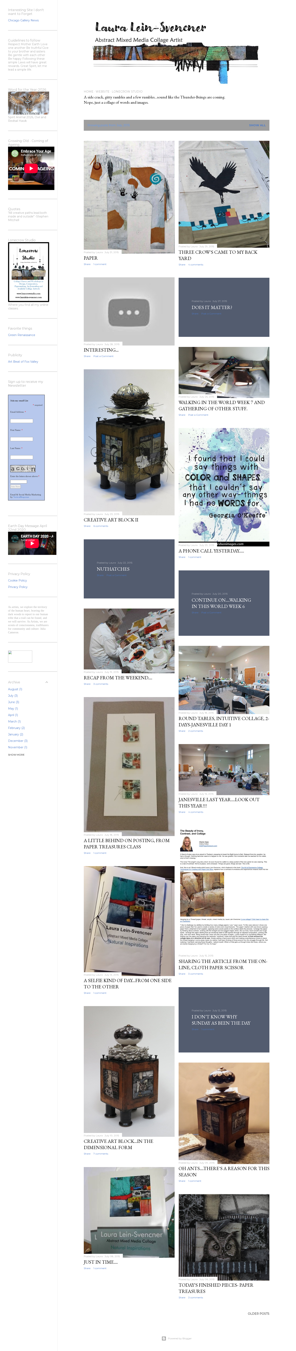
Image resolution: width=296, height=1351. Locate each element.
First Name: (15, 430)
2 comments (195, 730)
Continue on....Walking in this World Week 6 (221, 603)
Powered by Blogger (180, 1338)
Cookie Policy (17, 580)
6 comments (100, 525)
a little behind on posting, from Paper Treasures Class (127, 843)
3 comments (100, 683)
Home (88, 91)
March (14, 721)
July (12, 695)
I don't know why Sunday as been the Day (221, 1020)
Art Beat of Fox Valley (23, 361)
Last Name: (15, 448)
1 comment (100, 264)
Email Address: (17, 412)
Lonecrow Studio (127, 91)
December (17, 741)
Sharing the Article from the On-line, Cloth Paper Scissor (223, 964)
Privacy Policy (18, 587)
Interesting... (101, 350)
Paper (91, 258)
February (16, 728)
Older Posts (258, 1314)
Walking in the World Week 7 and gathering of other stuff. (222, 405)
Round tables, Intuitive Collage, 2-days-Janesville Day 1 (224, 721)
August (14, 689)
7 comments (100, 1153)
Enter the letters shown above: (24, 476)
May (12, 708)
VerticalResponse (21, 497)
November (17, 747)
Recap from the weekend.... (118, 677)
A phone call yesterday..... (211, 551)
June (13, 702)
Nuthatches (113, 569)
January (15, 734)
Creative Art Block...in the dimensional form (118, 1144)
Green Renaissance (21, 335)
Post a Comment (103, 356)
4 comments (195, 264)
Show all (257, 125)
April (12, 715)
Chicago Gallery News (23, 20)
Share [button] (87, 264)
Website (103, 91)
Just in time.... (101, 1262)
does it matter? (212, 307)
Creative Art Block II (111, 520)
